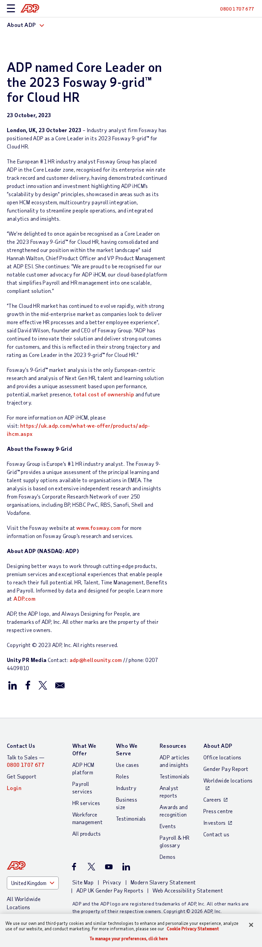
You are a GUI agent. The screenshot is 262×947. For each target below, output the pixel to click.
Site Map (82, 882)
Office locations (222, 757)
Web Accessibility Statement (187, 890)
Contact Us (21, 745)
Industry (126, 788)
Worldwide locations (228, 780)
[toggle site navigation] (11, 8)
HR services (86, 803)
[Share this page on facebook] (27, 685)
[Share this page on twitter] (42, 685)
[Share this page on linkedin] (12, 685)
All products (86, 833)
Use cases (127, 764)
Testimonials (131, 818)
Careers (212, 799)
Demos (167, 856)
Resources (173, 745)
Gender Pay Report (226, 769)
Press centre (218, 811)
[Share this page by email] (60, 685)
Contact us (216, 834)
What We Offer (84, 749)
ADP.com (24, 598)
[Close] (251, 924)
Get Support (22, 776)
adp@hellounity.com (96, 660)
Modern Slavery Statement (163, 882)
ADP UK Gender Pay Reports (109, 890)
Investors (214, 822)
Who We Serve (126, 749)
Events (168, 826)
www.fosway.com (98, 527)
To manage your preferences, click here (129, 938)
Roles (122, 776)
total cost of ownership (103, 394)
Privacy (112, 882)
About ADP (217, 745)
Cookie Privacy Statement (193, 928)
